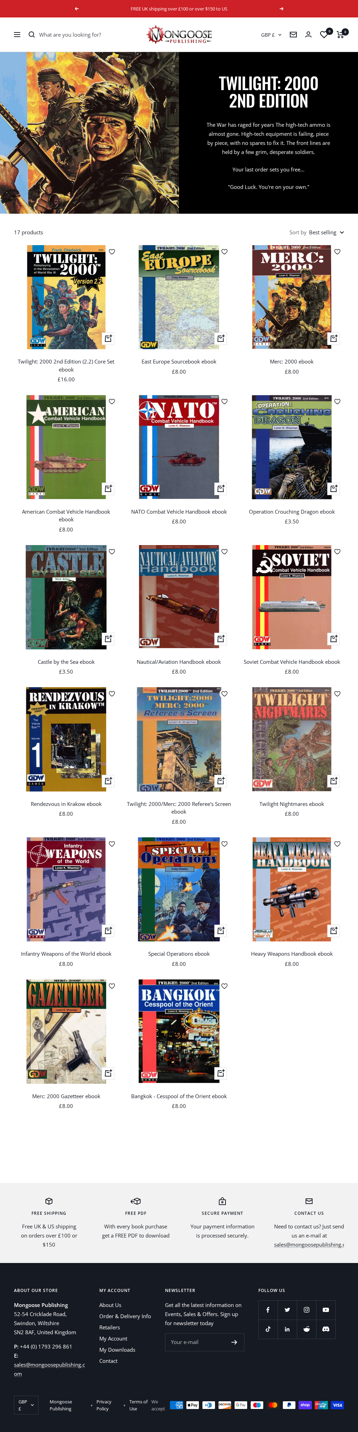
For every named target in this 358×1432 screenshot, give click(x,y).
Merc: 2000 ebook (292, 361)
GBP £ (268, 34)
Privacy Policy (104, 1405)
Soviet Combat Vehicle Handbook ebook (292, 661)
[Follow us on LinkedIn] (287, 1329)
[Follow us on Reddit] (306, 1329)
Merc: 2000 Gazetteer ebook (66, 1096)
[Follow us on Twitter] (287, 1310)
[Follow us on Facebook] (268, 1310)
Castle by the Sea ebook (66, 661)
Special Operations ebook (179, 953)
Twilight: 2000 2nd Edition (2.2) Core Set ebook (66, 365)
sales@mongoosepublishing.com (313, 1244)
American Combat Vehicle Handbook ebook (66, 515)
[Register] (234, 1342)
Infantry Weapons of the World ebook (66, 953)
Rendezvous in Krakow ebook (66, 803)
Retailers (109, 1327)
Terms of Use (138, 1405)
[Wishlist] (324, 34)
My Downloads (117, 1349)
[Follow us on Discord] (325, 1329)
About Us (110, 1304)
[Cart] (340, 34)
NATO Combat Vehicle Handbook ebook (179, 511)
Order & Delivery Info (125, 1316)
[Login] (308, 34)
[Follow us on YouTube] (325, 1310)
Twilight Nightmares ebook (291, 803)
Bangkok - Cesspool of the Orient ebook (179, 1096)
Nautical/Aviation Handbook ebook (179, 661)
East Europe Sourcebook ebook (179, 361)
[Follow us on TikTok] (268, 1329)
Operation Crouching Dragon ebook (292, 511)
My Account (113, 1338)
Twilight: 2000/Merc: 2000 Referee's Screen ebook (179, 807)
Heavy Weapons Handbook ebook (292, 953)
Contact (108, 1360)
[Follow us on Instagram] (306, 1310)
